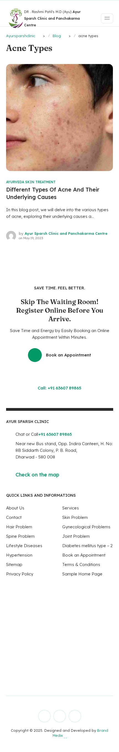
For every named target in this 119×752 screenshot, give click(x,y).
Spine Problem (20, 536)
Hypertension (19, 555)
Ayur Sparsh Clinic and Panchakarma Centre (66, 233)
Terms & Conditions (81, 564)
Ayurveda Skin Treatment (31, 182)
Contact (14, 517)
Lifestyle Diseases (24, 545)
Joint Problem (76, 536)
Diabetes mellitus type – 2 (87, 545)
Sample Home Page (82, 574)
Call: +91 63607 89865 (59, 388)
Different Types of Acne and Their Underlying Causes (52, 193)
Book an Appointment (68, 355)
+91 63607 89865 (55, 434)
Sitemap (14, 564)
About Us (15, 508)
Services (70, 508)
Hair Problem (19, 526)
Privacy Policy (19, 574)
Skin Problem (75, 517)
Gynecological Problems (86, 526)
